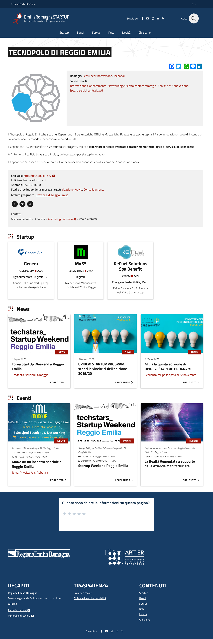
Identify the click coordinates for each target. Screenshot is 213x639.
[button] (194, 4)
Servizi (143, 604)
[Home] (42, 18)
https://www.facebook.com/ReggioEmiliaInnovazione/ (15, 203)
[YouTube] (147, 18)
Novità (143, 614)
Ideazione (67, 189)
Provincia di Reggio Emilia (52, 195)
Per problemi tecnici (19, 616)
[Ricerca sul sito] (194, 18)
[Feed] (162, 18)
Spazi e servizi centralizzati (86, 90)
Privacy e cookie (83, 593)
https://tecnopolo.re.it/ (37, 175)
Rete (142, 609)
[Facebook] (142, 18)
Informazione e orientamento (88, 86)
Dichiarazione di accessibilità (90, 598)
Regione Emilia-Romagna (23, 4)
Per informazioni (17, 610)
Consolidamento (94, 189)
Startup (143, 593)
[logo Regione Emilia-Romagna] (39, 553)
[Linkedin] (157, 18)
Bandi (142, 598)
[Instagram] (152, 18)
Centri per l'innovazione (97, 76)
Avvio (78, 189)
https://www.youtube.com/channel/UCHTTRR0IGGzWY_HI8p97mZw (30, 203)
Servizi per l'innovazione (173, 86)
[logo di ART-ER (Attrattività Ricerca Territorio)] (125, 557)
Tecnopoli (119, 76)
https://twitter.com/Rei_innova (22, 203)
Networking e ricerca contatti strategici (132, 86)
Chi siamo (144, 620)
